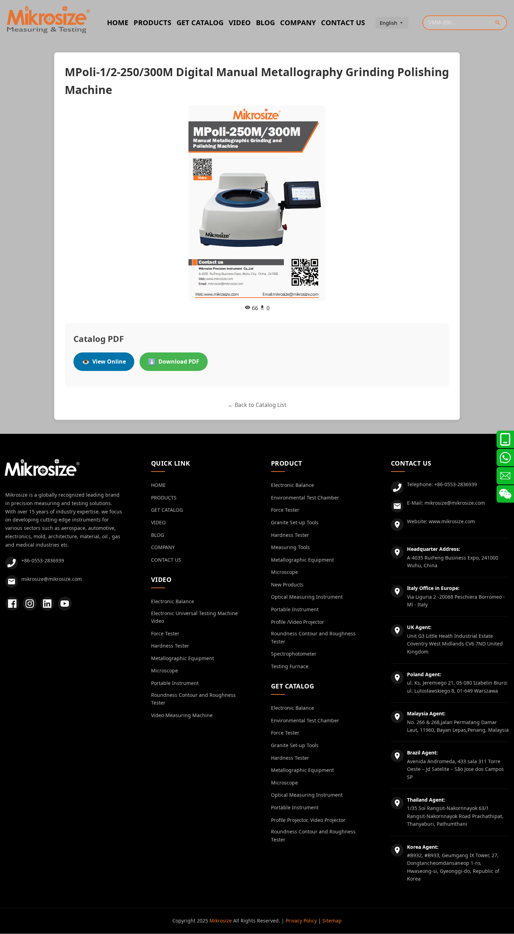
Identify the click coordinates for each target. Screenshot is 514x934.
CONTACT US (343, 22)
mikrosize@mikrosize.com (51, 579)
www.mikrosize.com (452, 521)
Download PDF (173, 361)
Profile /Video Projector (297, 622)
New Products (287, 584)
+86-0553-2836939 (42, 560)
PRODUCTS (152, 22)
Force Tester (165, 633)
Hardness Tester (170, 645)
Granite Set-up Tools (295, 522)
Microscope (164, 670)
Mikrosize (220, 920)
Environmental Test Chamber (305, 497)
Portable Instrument (175, 683)
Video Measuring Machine (182, 715)
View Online (104, 361)
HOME (117, 22)
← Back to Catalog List (257, 405)
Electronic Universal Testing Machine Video (194, 617)
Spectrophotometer (293, 653)
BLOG (265, 22)
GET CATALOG (200, 22)
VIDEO (240, 22)
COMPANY (298, 22)
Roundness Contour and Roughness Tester (193, 699)
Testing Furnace (289, 666)
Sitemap (332, 920)
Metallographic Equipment (182, 658)
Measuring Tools (290, 547)
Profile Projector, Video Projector (308, 820)
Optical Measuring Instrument (307, 596)
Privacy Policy (301, 920)
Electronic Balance (172, 601)
